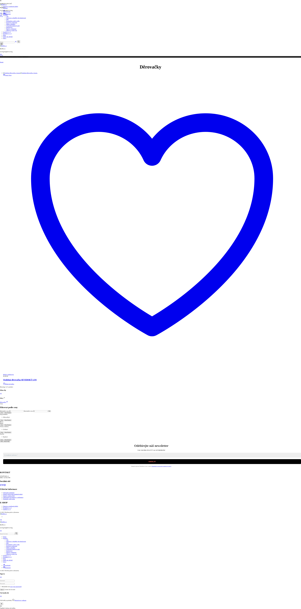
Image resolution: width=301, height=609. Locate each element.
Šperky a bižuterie (11, 29)
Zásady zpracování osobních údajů (12, 494)
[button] (8, 384)
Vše (7, 16)
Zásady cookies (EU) (9, 496)
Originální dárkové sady (13, 26)
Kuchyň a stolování (11, 22)
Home (4, 13)
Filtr (49, 411)
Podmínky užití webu (9, 499)
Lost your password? (16, 586)
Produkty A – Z (7, 33)
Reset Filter (6, 441)
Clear (2, 412)
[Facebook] (1, 485)
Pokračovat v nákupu (20, 600)
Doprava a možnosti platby (10, 6)
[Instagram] (5, 485)
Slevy (4, 38)
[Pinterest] (3, 485)
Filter (2, 441)
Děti (7, 19)
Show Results (8, 412)
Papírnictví (9, 27)
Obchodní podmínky (9, 493)
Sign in (2, 589)
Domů (1, 62)
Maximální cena (28, 411)
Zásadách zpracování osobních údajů (161, 466)
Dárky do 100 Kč (8, 36)
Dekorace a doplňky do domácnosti (16, 18)
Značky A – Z (7, 32)
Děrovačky (3, 402)
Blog (4, 35)
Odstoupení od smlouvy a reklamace (13, 497)
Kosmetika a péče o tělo (13, 21)
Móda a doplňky (10, 24)
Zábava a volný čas (11, 30)
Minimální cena (4, 411)
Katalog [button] (5, 15)
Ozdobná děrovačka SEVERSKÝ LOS (20, 380)
